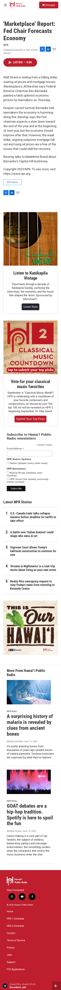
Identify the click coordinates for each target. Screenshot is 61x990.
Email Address (15, 448)
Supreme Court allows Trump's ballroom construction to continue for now (33, 551)
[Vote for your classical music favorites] (30, 347)
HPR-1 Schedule (15, 918)
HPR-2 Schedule (15, 926)
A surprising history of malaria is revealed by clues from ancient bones (30, 725)
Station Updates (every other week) (28, 463)
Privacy (11, 947)
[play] (5, 985)
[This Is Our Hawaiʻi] (30, 627)
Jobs (9, 955)
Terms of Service (16, 940)
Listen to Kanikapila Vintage (30, 276)
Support (11, 962)
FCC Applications (16, 969)
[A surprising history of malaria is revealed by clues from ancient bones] (29, 692)
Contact (11, 933)
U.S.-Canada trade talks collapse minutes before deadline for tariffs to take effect (33, 517)
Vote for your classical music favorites (30, 384)
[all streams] (56, 986)
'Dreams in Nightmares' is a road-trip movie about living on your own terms (33, 568)
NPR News (12, 182)
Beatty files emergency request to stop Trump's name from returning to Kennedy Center (32, 585)
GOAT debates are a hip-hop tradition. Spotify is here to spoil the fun (30, 814)
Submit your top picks (30, 419)
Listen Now (30, 307)
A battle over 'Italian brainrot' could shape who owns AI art (32, 534)
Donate (50, 5)
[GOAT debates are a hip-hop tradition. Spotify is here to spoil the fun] (29, 782)
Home (10, 911)
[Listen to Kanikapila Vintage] (30, 239)
